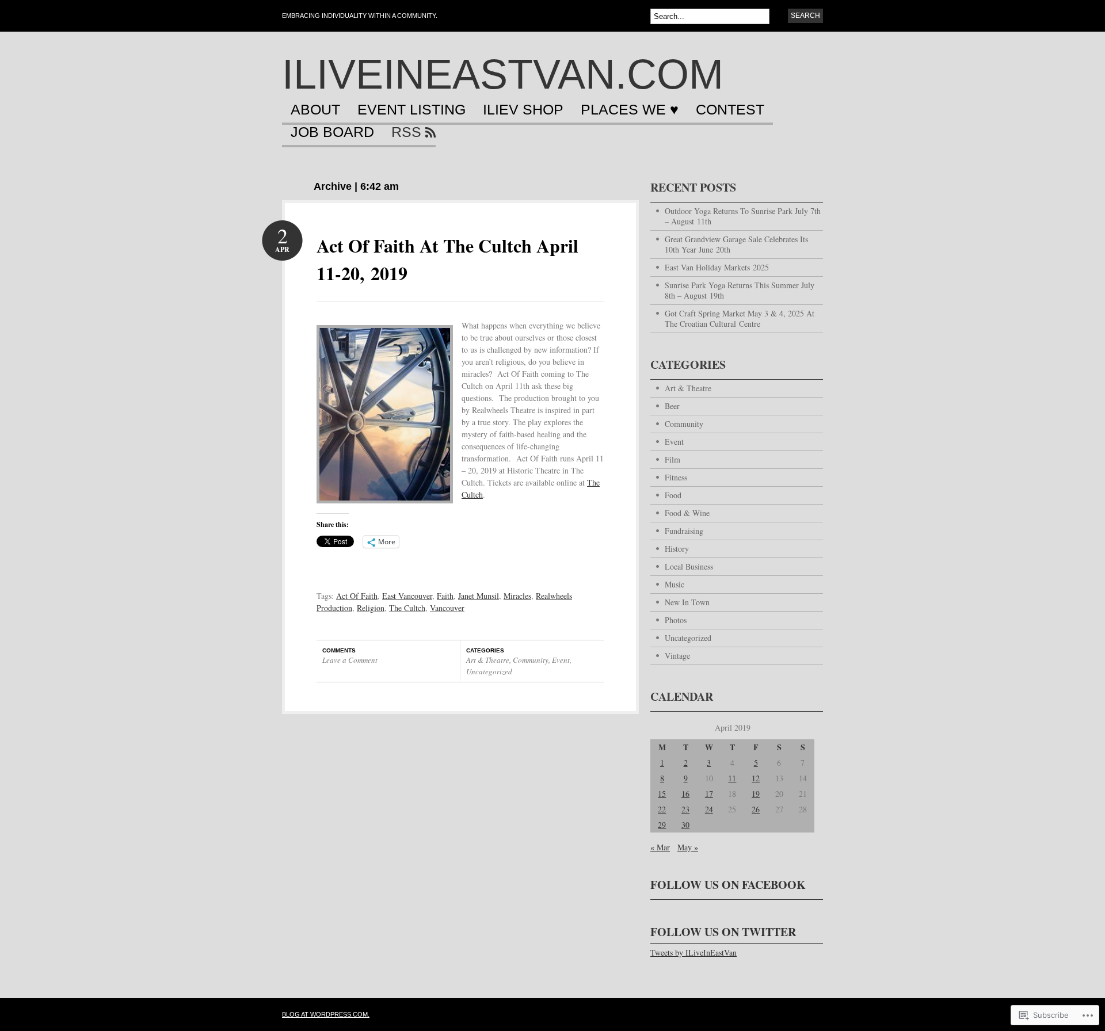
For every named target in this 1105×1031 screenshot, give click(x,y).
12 (756, 778)
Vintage (677, 655)
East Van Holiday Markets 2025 (717, 267)
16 (685, 793)
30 (685, 824)
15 (662, 793)
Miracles (517, 595)
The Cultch (407, 607)
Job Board (332, 132)
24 (709, 809)
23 (685, 809)
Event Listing (411, 109)
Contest (730, 109)
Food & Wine (687, 512)
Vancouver (447, 607)
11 (732, 778)
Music (674, 584)
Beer (672, 405)
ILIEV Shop (523, 109)
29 (662, 824)
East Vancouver (407, 595)
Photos (676, 619)
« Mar (660, 847)
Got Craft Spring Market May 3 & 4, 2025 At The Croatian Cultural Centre (739, 318)
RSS (406, 132)
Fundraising (684, 530)
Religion (370, 607)
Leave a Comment (350, 660)
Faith (445, 595)
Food (673, 495)
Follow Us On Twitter (723, 931)
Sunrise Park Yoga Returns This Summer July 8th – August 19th (739, 290)
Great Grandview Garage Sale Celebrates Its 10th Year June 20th (736, 244)
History (677, 548)
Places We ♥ (630, 109)
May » (687, 847)
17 (709, 793)
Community (530, 660)
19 (756, 793)
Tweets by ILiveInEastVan (693, 952)
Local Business (689, 566)
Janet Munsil (478, 595)
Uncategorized (489, 671)
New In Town (687, 602)
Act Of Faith (357, 595)
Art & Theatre (487, 660)
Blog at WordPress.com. (325, 1014)
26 (756, 809)
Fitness (676, 477)
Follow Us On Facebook (728, 884)
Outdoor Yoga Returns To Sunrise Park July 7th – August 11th (743, 216)
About (315, 109)
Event (561, 660)
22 (662, 809)
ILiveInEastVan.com (502, 74)
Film (672, 459)
